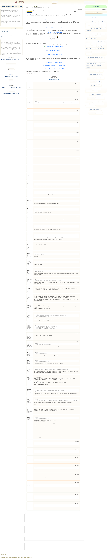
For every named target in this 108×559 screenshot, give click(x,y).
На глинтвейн (15, 16)
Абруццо (93, 21)
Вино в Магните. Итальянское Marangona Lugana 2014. (11, 93)
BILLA (17, 42)
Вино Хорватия (89, 101)
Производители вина (14, 6)
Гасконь (94, 36)
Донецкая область (99, 94)
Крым (2, 16)
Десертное (15, 48)
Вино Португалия (91, 57)
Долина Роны (88, 38)
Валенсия (102, 41)
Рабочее (9, 20)
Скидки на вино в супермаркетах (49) (95, 14)
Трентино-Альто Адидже (94, 28)
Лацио (103, 21)
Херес (5, 17)
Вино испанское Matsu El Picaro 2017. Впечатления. (11, 76)
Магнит (17, 11)
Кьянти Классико (10, 15)
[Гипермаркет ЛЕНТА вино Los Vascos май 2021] (54, 50)
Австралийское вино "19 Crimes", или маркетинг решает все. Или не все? (11, 88)
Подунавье (100, 101)
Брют (13, 49)
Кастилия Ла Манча (89, 46)
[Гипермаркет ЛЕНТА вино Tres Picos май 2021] (54, 32)
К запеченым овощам (17, 44)
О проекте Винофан (17, 28)
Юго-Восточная (99, 74)
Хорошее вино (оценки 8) (4, 33)
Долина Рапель (88, 65)
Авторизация (89, 2)
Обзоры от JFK (3, 25)
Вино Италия (88, 21)
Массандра (8, 16)
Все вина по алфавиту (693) (96, 6)
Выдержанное (19, 52)
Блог (30, 7)
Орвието (4, 44)
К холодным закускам (4, 47)
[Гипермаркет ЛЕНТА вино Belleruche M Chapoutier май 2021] (54, 46)
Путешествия (3, 20)
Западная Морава (98, 109)
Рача (100, 85)
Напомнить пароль (91, 1)
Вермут (19, 48)
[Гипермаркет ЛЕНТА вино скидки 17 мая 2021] (54, 39)
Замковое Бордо (7, 43)
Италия (6, 20)
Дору (99, 57)
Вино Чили (88, 61)
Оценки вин (12, 28)
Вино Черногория (91, 98)
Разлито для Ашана (8, 52)
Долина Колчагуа (93, 65)
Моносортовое (14, 52)
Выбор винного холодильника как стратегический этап (11, 65)
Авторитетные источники (7, 28)
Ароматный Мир (11, 42)
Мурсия (102, 46)
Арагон (93, 41)
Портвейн (10, 48)
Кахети (97, 85)
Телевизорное (13, 20)
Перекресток (17, 10)
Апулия (97, 21)
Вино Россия (88, 51)
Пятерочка (11, 11)
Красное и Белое (6, 11)
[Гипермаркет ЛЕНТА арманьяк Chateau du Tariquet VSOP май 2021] (54, 65)
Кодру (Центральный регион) (97, 88)
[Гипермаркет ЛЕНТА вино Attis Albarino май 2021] (54, 27)
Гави (1, 44)
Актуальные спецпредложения (6, 10)
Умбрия (101, 28)
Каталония (94, 46)
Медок (99, 33)
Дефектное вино (14, 21)
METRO (2, 43)
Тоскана (14, 15)
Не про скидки (6, 18)
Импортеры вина (20, 6)
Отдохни (15, 42)
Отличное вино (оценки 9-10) (5, 31)
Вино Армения (92, 113)
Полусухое (2, 49)
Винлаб (7, 42)
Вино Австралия (93, 74)
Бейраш (96, 57)
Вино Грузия (93, 85)
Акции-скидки (30, 73)
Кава (15, 49)
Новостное (7, 21)
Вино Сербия (92, 109)
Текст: (25, 513)
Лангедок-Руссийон (93, 38)
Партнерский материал (9, 22)
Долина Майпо (99, 65)
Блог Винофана (54, 2)
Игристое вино (8, 17)
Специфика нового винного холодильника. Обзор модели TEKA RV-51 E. (11, 60)
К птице (12, 44)
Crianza (7, 53)
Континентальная (95, 101)
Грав (96, 33)
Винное (10, 21)
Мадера (2, 17)
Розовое (13, 50)
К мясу (9, 44)
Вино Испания (88, 41)
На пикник (9, 47)
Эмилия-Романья (88, 30)
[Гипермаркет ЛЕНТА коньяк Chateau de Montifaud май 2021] (54, 68)
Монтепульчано (88, 28)
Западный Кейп (98, 81)
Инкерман (4, 16)
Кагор (18, 16)
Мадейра (102, 57)
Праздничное (3, 21)
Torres (11, 16)
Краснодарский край (98, 51)
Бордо (93, 33)
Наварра (87, 48)
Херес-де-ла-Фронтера (100, 48)
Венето (100, 21)
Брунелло (17, 15)
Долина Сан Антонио (89, 63)
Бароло (19, 15)
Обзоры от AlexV (9, 25)
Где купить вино (95, 12)
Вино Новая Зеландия (92, 78)
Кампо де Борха (98, 41)
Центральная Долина (102, 63)
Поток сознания (17, 20)
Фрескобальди (13, 17)
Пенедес (98, 46)
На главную (27, 7)
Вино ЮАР (93, 81)
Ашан (2, 11)
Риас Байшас (91, 48)
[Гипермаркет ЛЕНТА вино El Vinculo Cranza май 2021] (54, 19)
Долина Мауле (88, 67)
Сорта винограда (3, 6)
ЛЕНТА (34, 73)
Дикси (19, 11)
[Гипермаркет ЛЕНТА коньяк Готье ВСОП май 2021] (54, 62)
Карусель (2, 15)
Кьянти (11, 43)
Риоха (95, 48)
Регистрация (86, 1)
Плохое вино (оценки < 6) (4, 36)
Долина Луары (99, 36)
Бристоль (5, 15)
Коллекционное (3, 53)
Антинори (17, 17)
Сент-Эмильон (103, 33)
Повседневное (3, 52)
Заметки (16, 18)
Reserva (11, 53)
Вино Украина (92, 94)
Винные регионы (8, 6)
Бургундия (87, 36)
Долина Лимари (95, 63)
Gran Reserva (15, 53)
